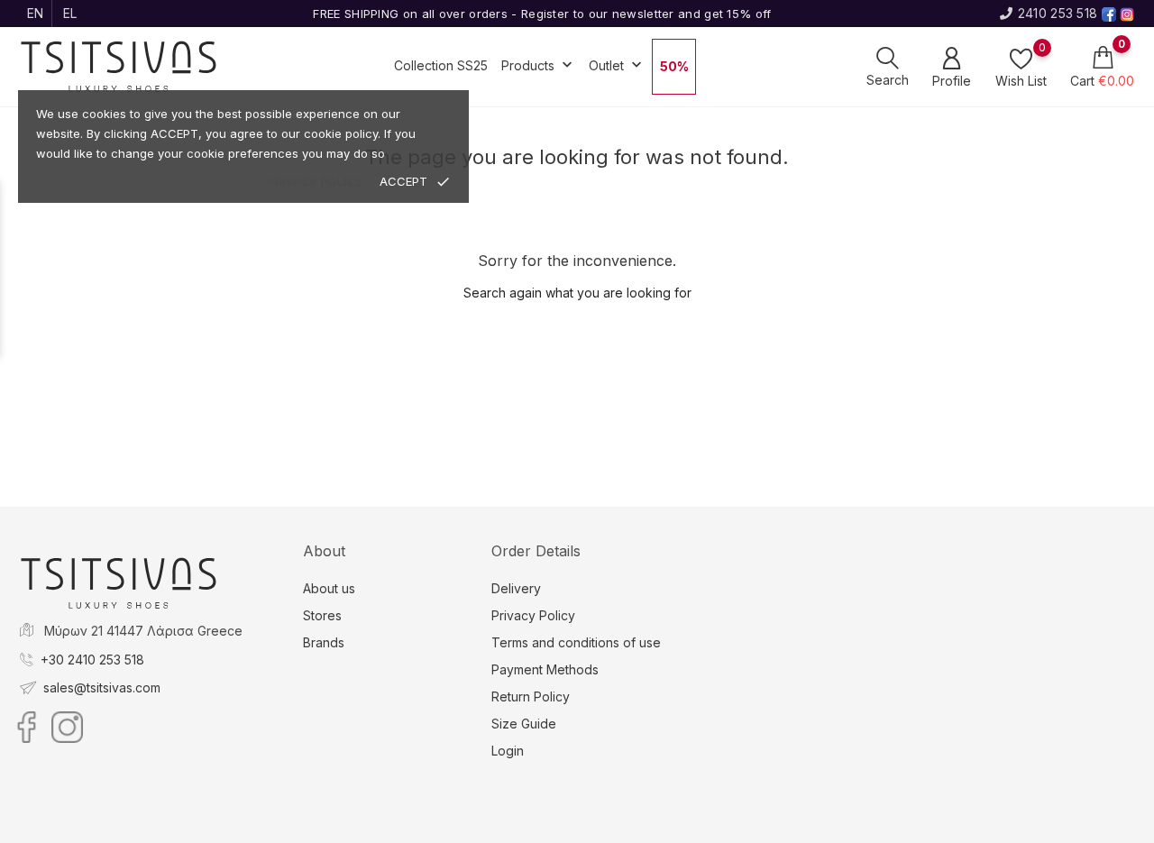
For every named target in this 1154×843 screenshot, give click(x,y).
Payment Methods (545, 669)
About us (329, 588)
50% (674, 66)
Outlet (617, 65)
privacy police (314, 181)
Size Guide (523, 723)
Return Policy (530, 696)
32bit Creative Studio (613, 828)
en (35, 13)
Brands (323, 642)
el (70, 13)
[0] (1021, 58)
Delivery (516, 588)
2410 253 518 (1057, 13)
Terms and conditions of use (576, 642)
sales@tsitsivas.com (101, 687)
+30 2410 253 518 (92, 659)
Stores (322, 615)
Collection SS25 (441, 65)
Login (507, 750)
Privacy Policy (533, 615)
